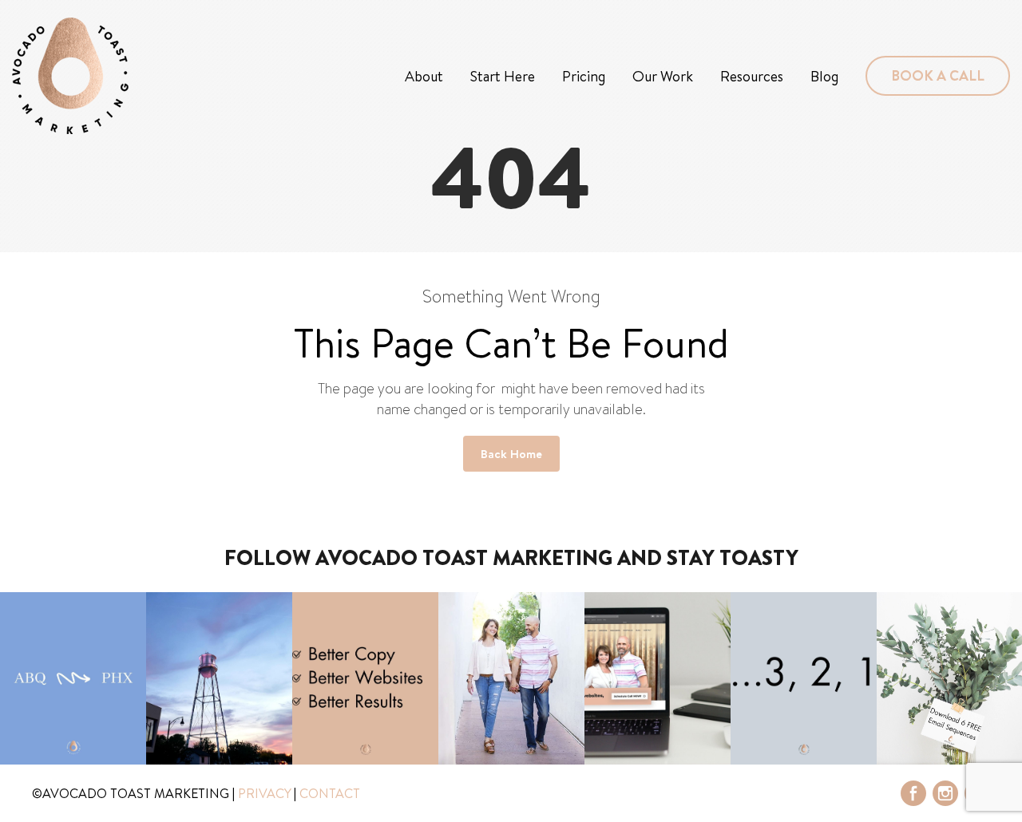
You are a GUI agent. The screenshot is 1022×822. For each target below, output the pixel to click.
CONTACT (329, 793)
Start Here (502, 76)
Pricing (583, 76)
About (424, 76)
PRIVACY (264, 793)
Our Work (662, 76)
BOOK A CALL (937, 75)
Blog (824, 76)
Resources (751, 76)
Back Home (511, 453)
